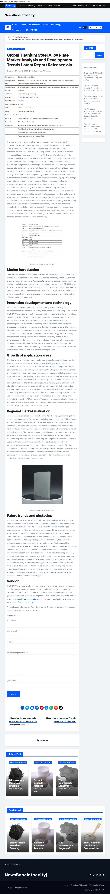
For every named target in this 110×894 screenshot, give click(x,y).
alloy (35, 71)
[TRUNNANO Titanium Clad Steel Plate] (42, 485)
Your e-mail (12, 631)
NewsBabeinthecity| (20, 15)
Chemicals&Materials (30, 25)
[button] (104, 27)
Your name (11, 620)
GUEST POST (31, 30)
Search (90, 48)
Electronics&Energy (52, 25)
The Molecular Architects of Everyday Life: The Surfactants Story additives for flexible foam (93, 114)
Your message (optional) (17, 652)
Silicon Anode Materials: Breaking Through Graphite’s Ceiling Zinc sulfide (93, 76)
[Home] (8, 27)
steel (41, 71)
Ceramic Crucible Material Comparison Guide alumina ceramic (93, 88)
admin (44, 740)
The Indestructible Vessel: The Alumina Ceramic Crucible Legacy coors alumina (92, 127)
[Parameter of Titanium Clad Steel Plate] (42, 242)
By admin (10, 71)
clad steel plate (29, 599)
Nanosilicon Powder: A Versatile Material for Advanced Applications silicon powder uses (23, 721)
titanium (47, 71)
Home (14, 25)
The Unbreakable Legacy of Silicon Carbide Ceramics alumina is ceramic (94, 99)
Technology (17, 30)
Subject (10, 642)
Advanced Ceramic (12, 864)
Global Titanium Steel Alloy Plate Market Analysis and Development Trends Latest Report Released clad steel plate (40, 62)
